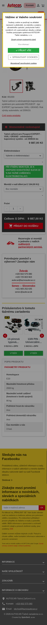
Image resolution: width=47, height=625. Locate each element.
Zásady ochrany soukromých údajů (23, 39)
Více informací (23, 44)
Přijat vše (23, 50)
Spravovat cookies (24, 57)
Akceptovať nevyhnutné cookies (23, 63)
